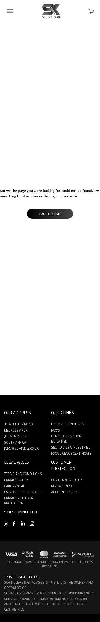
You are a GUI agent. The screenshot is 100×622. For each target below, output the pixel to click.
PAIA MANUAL (14, 485)
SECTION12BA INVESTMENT (71, 447)
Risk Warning (62, 486)
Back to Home (50, 213)
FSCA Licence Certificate (71, 453)
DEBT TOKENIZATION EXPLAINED (66, 439)
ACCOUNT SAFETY (64, 492)
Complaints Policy (66, 480)
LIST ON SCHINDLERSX (67, 424)
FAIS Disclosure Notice (23, 492)
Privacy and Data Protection (18, 500)
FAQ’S (55, 430)
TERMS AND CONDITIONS (23, 473)
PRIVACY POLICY (16, 480)
